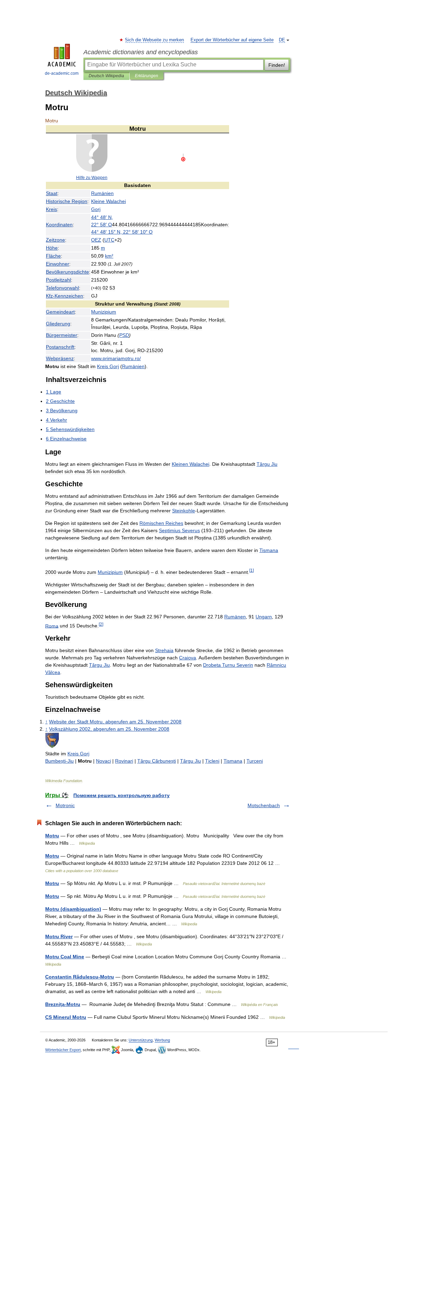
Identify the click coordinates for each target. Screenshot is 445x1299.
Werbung (162, 1040)
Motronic (65, 805)
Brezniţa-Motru (62, 1004)
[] (251, 570)
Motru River (59, 936)
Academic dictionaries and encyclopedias (140, 52)
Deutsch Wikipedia (106, 75)
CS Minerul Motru (65, 1017)
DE (282, 40)
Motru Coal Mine (64, 956)
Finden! (276, 65)
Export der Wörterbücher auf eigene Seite (232, 40)
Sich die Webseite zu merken (155, 40)
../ (116, 358)
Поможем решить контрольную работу (121, 795)
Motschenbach (264, 805)
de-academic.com (62, 73)
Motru (52, 835)
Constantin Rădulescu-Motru (79, 977)
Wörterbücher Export (63, 1050)
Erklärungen (146, 75)
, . (115, 721)
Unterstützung (141, 1040)
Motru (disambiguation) (73, 909)
